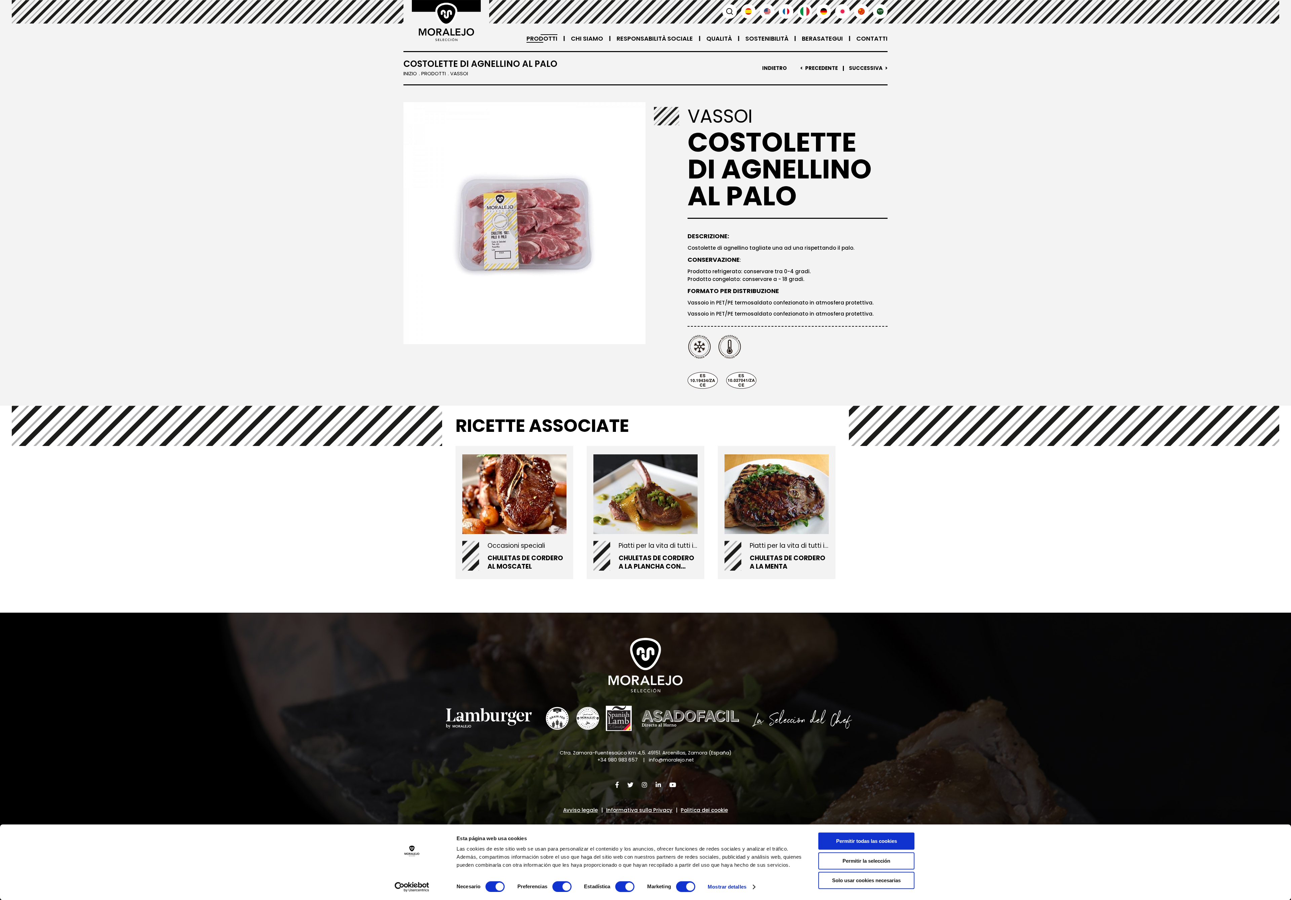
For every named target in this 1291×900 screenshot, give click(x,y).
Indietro (774, 68)
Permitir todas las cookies (866, 841)
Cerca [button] (729, 11)
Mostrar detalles (727, 887)
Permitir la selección (866, 861)
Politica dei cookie (704, 810)
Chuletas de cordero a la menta (787, 562)
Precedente (821, 68)
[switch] (562, 886)
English (767, 11)
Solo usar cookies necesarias (866, 880)
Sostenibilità (766, 38)
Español (748, 11)
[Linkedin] (658, 784)
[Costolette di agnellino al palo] (524, 223)
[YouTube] (672, 784)
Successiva (866, 68)
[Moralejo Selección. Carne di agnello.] (446, 20)
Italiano (804, 11)
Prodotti (541, 38)
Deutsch (823, 11)
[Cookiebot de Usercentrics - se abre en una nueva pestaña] (412, 887)
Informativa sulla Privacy (639, 810)
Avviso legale (580, 810)
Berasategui (822, 38)
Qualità (719, 38)
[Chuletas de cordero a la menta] (777, 494)
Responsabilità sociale (655, 38)
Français (786, 11)
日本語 (842, 11)
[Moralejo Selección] (645, 665)
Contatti (872, 38)
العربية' (880, 11)
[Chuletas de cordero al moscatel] (514, 494)
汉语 (861, 11)
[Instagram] (644, 784)
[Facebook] (617, 784)
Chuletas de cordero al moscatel (525, 562)
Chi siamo (587, 38)
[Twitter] (630, 784)
